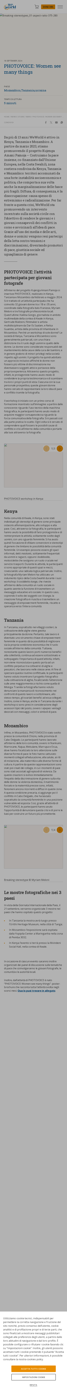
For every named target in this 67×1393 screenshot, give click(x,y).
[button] (46, 448)
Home (7, 116)
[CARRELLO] (36, 7)
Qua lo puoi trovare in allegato (36, 990)
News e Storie (17, 116)
